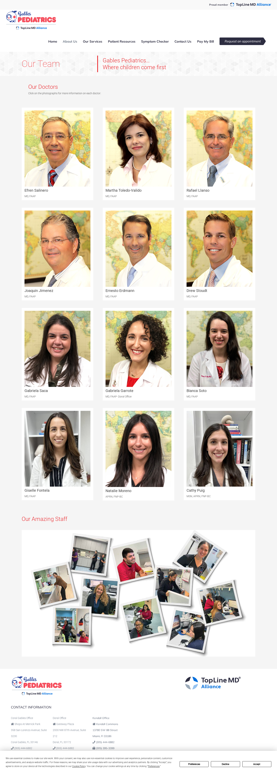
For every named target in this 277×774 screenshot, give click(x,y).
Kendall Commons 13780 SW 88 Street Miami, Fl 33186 (105, 730)
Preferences (194, 764)
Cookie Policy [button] (79, 766)
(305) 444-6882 (23, 748)
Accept (256, 764)
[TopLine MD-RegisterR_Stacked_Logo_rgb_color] (213, 677)
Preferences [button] (154, 766)
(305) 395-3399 (105, 748)
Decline (225, 764)
